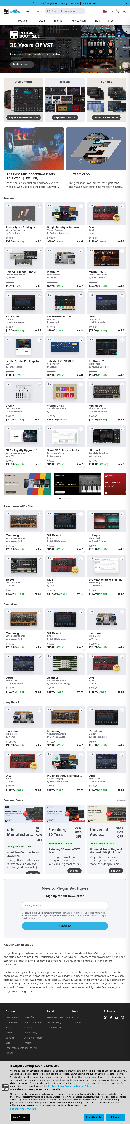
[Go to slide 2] (62, 68)
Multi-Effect (94, 363)
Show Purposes (20, 1117)
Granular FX (94, 319)
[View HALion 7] (106, 436)
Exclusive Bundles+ (59, 233)
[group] (23, 223)
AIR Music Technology (60, 683)
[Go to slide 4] (68, 68)
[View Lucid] (106, 303)
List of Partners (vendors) (23, 1109)
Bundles (10, 1037)
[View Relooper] (106, 521)
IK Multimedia (98, 277)
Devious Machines (100, 366)
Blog (8, 1042)
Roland (12, 277)
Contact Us (78, 1017)
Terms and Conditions (58, 1017)
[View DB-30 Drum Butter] (64, 303)
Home (27, 11)
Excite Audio (14, 233)
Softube (53, 366)
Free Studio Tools (33, 1022)
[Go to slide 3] (65, 68)
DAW (8, 363)
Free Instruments (15, 1047)
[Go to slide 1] (59, 68)
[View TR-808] (23, 566)
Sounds (10, 1032)
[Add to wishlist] (39, 206)
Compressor (52, 363)
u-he (93, 233)
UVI (51, 411)
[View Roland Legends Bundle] (23, 258)
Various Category (55, 230)
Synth (91, 230)
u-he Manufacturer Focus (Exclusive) (20, 832)
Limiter (9, 319)
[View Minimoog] (106, 392)
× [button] (126, 3)
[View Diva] (106, 213)
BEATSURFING (15, 411)
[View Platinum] (64, 258)
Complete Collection (98, 453)
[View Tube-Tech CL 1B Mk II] (64, 347)
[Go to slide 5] (71, 68)
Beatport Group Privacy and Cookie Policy (69, 1086)
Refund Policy (54, 1027)
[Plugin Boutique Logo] (12, 11)
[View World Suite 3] (64, 392)
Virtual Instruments (15, 230)
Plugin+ (28, 1042)
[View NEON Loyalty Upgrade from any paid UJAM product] (23, 436)
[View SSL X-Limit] (23, 303)
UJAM (11, 456)
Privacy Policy (54, 1022)
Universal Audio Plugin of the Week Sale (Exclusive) (100, 832)
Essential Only (93, 1117)
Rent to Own (31, 1047)
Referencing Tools (55, 453)
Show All (121, 800)
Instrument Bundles (15, 274)
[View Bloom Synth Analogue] (23, 213)
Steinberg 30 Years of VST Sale (57, 832)
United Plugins (98, 541)
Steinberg (96, 456)
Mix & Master (53, 274)
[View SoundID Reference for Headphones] (64, 436)
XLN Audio (55, 322)
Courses (28, 1027)
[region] (65, 1092)
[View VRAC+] (23, 392)
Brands (9, 1052)
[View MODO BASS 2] (106, 258)
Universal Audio (99, 411)
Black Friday (30, 1032)
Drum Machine (13, 408)
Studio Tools (12, 1022)
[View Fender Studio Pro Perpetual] (23, 347)
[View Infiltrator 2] (106, 347)
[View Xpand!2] (64, 664)
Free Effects (30, 1017)
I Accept (115, 1117)
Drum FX (51, 319)
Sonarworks (55, 456)
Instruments (12, 1017)
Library (38, 11)
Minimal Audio (98, 322)
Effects (9, 1027)
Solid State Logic (16, 322)
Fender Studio (15, 366)
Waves (53, 277)
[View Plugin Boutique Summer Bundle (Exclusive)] (64, 213)
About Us (77, 1022)
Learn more (89, 3)
